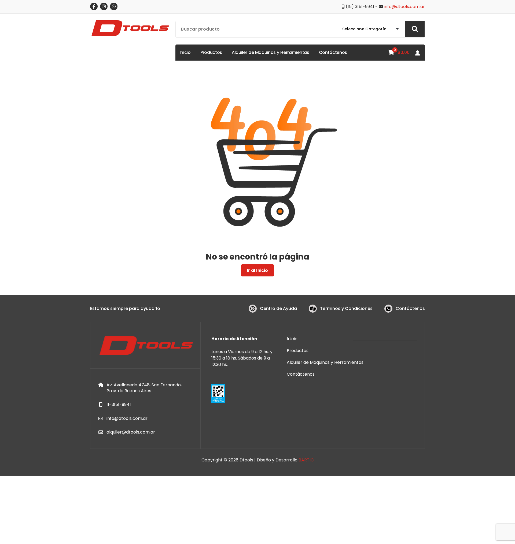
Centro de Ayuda (278, 308)
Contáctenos (410, 308)
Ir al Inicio (257, 270)
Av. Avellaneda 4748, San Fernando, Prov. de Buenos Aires (144, 388)
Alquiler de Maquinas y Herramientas (325, 362)
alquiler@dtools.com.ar (130, 432)
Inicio (292, 339)
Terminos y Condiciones (346, 308)
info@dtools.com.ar (404, 6)
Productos (297, 350)
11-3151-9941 (118, 404)
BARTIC (306, 460)
